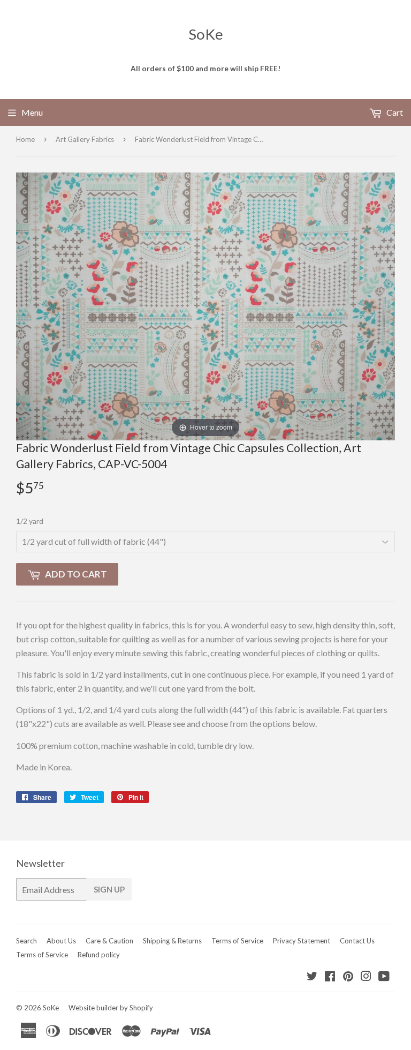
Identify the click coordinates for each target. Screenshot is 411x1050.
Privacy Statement (301, 940)
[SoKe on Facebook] (330, 977)
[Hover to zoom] (205, 305)
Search (26, 940)
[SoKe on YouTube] (384, 977)
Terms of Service (237, 940)
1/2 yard (29, 521)
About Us (61, 940)
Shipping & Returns (172, 940)
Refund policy (99, 954)
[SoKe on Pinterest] (348, 977)
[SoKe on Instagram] (366, 977)
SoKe (205, 34)
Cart (394, 112)
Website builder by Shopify (110, 1007)
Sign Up (109, 889)
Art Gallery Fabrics (85, 139)
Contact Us (357, 940)
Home (25, 139)
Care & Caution (109, 940)
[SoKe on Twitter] (312, 977)
